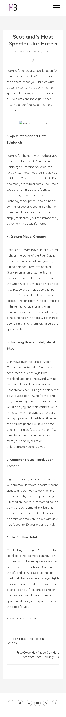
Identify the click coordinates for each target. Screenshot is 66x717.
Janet (21, 51)
